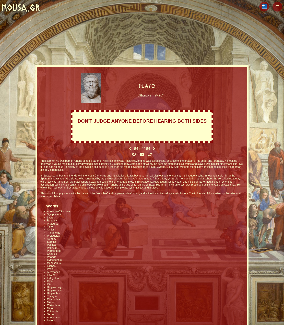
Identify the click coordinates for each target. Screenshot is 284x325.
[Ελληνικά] (264, 7)
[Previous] (130, 148)
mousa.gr (21, 7)
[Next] (154, 148)
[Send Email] (142, 154)
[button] (277, 7)
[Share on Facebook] (134, 154)
